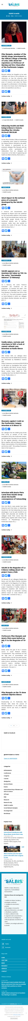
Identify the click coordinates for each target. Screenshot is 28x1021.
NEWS (3, 963)
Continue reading (5, 96)
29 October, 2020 (6, 331)
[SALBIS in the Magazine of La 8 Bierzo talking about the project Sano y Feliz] (14, 544)
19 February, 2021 (6, 260)
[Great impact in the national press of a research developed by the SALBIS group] (14, 176)
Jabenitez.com (13, 1003)
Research (6, 799)
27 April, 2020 (5, 481)
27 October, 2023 (6, 117)
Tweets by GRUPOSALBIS (10, 758)
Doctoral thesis (8, 784)
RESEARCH (4, 966)
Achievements (8, 770)
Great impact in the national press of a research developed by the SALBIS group (13, 201)
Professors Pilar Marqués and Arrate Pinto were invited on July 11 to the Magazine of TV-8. (13, 639)
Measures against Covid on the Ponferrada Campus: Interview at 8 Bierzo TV (12, 423)
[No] (26, 1013)
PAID (5, 797)
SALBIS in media (21, 48)
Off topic (6, 794)
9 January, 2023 (5, 187)
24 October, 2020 (6, 410)
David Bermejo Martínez (9, 48)
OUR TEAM (4, 960)
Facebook (7, 947)
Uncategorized (8, 810)
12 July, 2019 (5, 625)
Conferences (7, 773)
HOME (3, 957)
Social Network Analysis (11, 808)
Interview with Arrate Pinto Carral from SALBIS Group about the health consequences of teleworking (13, 496)
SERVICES (4, 968)
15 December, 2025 (6, 45)
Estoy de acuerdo (14, 1018)
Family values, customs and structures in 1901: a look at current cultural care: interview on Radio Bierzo (12, 345)
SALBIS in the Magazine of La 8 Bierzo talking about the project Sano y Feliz (13, 570)
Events (6, 787)
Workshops (7, 813)
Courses (6, 778)
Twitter (7, 944)
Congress (6, 776)
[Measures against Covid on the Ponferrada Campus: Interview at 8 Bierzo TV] (14, 398)
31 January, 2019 (6, 681)
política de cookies (17, 1014)
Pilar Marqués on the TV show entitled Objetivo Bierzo (13, 693)
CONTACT (4, 971)
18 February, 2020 (6, 557)
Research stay (8, 802)
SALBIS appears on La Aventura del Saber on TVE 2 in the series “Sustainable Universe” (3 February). (14, 274)
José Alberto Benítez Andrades (10, 190)
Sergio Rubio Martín (8, 120)
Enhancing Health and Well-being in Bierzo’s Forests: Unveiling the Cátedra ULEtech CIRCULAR (12, 129)
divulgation (7, 781)
